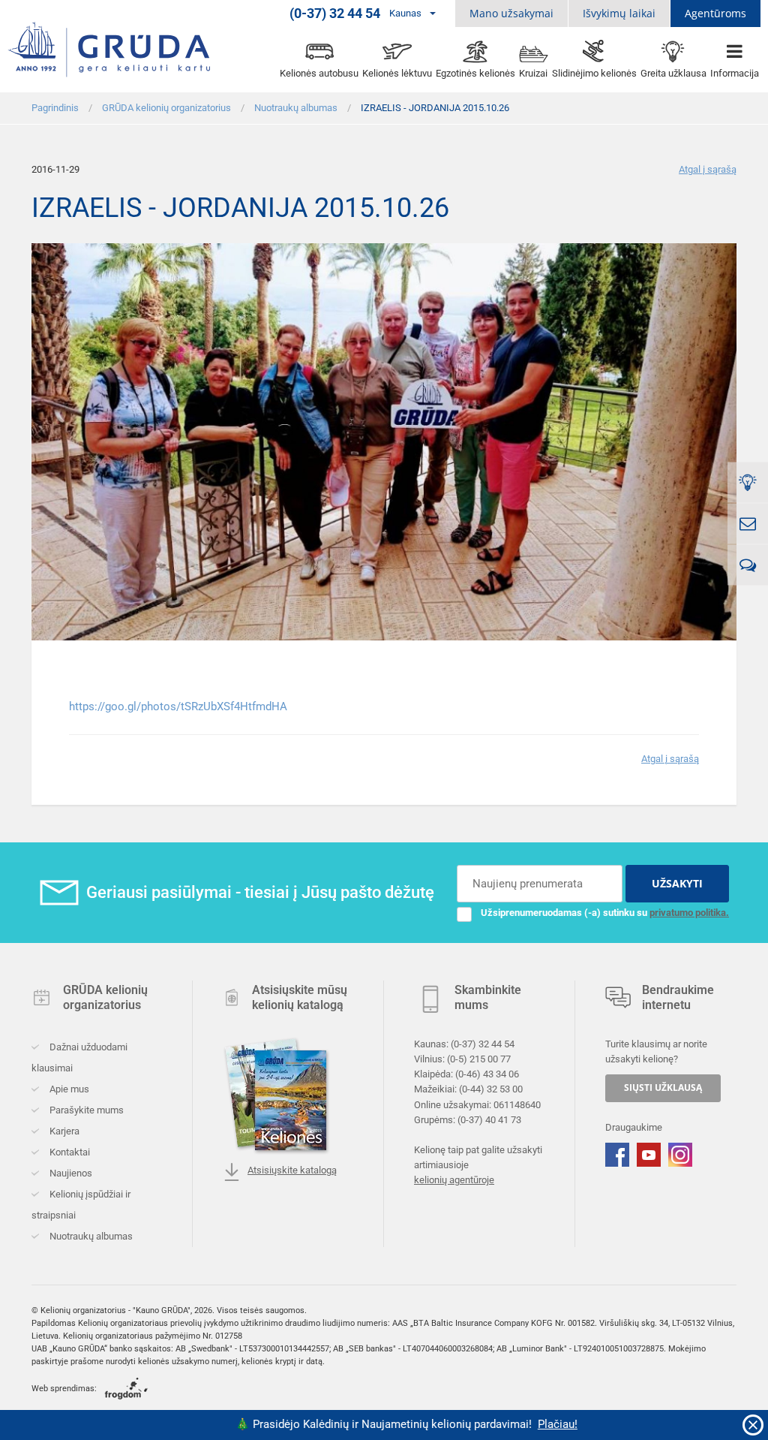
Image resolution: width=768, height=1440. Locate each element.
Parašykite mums (85, 1110)
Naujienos (69, 1173)
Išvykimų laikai (619, 13)
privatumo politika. (689, 912)
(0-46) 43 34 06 (487, 1074)
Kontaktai (68, 1152)
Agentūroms (715, 13)
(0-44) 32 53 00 (491, 1089)
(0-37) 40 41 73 (489, 1119)
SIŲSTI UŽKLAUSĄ (663, 1087)
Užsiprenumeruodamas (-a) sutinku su (605, 912)
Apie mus (68, 1089)
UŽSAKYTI (677, 883)
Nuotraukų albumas (90, 1236)
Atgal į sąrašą (707, 169)
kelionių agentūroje (454, 1179)
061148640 (517, 1104)
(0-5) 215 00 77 (479, 1059)
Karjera (63, 1131)
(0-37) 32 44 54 (482, 1044)
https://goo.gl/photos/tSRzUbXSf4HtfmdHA (178, 706)
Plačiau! (530, 1424)
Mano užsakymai (512, 13)
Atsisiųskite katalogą (292, 1170)
